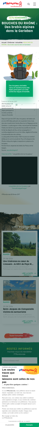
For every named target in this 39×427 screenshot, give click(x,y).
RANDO (6, 254)
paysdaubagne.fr (12, 150)
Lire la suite (27, 273)
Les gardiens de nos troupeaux (18, 186)
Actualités (18, 42)
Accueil (4, 42)
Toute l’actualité (16, 335)
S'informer (11, 42)
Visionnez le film (7, 154)
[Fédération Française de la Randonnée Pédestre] (12, 4)
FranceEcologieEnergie (19, 188)
